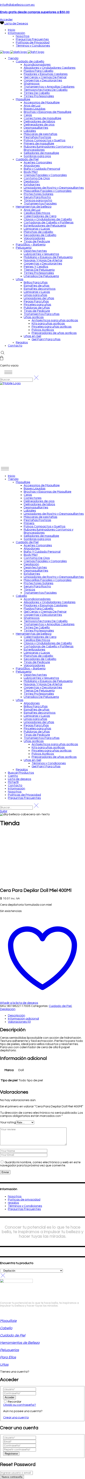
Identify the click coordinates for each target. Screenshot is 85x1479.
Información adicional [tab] (23, 1018)
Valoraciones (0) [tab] (19, 1021)
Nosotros (15, 1196)
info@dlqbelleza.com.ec (17, 4)
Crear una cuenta (16, 1417)
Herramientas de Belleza (20, 1343)
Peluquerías (9, 1350)
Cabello (6, 1328)
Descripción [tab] (16, 1015)
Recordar (14, 1401)
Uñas (4, 1365)
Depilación (7, 1009)
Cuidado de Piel (60, 1006)
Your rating (8, 1122)
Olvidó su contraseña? (19, 1404)
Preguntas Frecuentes (24, 1209)
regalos (13, 1202)
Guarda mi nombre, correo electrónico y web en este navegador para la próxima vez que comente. (40, 1164)
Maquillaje (8, 1321)
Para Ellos (8, 1357)
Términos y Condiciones (25, 1205)
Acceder (6, 19)
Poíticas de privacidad (24, 1199)
